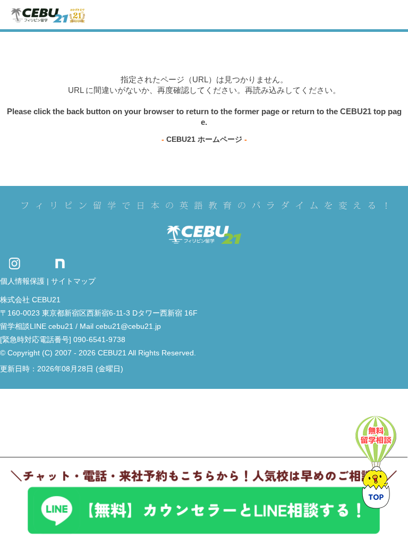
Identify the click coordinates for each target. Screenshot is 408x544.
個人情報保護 (22, 281)
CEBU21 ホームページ (204, 139)
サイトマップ (73, 281)
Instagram (14, 263)
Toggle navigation (390, 14)
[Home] (48, 14)
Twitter (37, 263)
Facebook (79, 263)
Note (60, 263)
